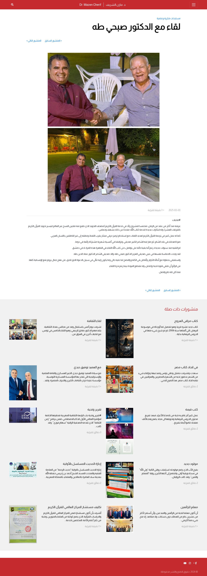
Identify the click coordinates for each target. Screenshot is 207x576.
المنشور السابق (52, 40)
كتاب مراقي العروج (186, 321)
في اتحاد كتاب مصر (186, 367)
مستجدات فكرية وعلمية (168, 18)
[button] (195, 563)
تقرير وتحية (94, 409)
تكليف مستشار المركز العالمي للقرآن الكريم (74, 507)
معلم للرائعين (189, 507)
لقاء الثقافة (94, 321)
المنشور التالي (34, 40)
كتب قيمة (191, 409)
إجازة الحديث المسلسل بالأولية (82, 463)
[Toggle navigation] (193, 5)
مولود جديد (191, 463)
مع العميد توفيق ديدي (87, 367)
